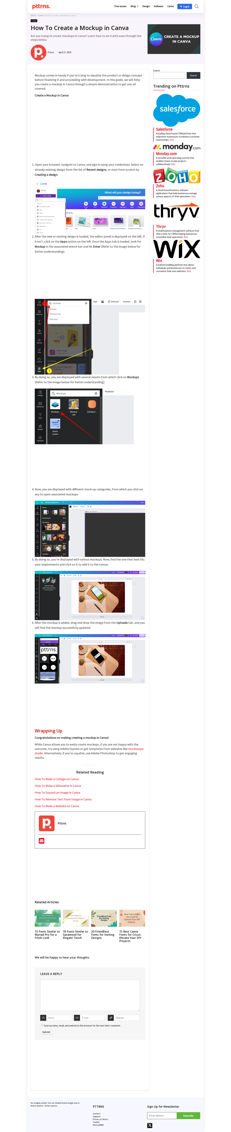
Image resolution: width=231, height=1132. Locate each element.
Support (97, 1116)
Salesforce (164, 129)
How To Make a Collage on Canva (56, 779)
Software (158, 6)
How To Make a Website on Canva (57, 806)
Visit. (173, 164)
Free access (120, 6)
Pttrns (50, 52)
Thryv (161, 226)
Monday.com (166, 153)
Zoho (160, 185)
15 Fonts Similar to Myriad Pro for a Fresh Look (47, 935)
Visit (172, 139)
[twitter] (149, 1125)
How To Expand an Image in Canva (57, 792)
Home (33, 15)
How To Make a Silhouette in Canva (58, 786)
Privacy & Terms (100, 1119)
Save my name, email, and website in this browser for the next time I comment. (82, 1025)
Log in (186, 6)
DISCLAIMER (98, 1125)
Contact (96, 1113)
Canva (170, 6)
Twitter (96, 1122)
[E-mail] (41, 842)
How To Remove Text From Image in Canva (63, 799)
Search (156, 70)
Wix (159, 260)
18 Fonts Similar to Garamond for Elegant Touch (75, 935)
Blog (133, 6)
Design (146, 6)
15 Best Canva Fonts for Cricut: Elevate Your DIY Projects (130, 936)
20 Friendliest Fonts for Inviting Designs (102, 935)
